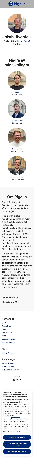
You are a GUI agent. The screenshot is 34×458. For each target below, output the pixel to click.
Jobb (4, 336)
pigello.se (17, 376)
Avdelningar (6, 326)
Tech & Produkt (8, 363)
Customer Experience (10, 370)
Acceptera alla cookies (17, 437)
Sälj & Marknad (8, 367)
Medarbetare (7, 332)
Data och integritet (9, 339)
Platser (4, 329)
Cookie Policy (15, 419)
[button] (30, 4)
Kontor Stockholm (9, 353)
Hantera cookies (8, 343)
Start (4, 323)
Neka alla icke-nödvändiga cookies (17, 444)
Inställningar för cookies (17, 452)
